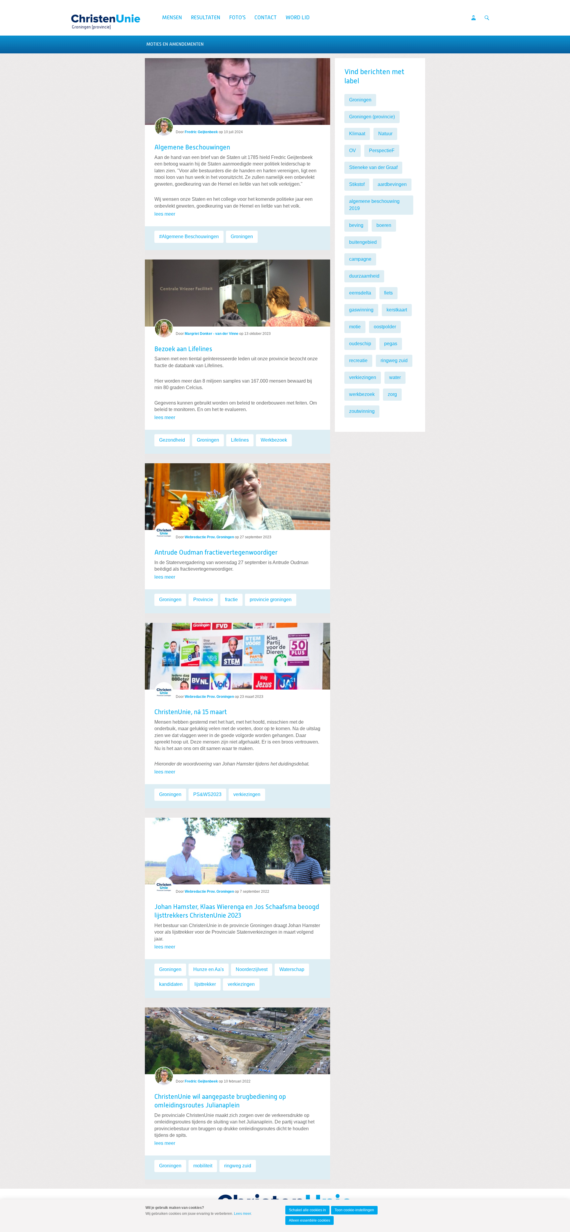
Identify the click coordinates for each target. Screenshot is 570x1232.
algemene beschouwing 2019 (374, 205)
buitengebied (363, 242)
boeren (383, 225)
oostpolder (385, 326)
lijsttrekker (205, 984)
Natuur (385, 133)
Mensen (172, 17)
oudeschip (360, 343)
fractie (231, 599)
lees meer (164, 214)
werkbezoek (362, 394)
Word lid (298, 17)
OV (352, 150)
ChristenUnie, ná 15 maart (190, 712)
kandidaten (171, 984)
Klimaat (357, 133)
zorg (392, 394)
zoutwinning (362, 411)
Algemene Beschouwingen (192, 147)
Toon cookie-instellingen (354, 1210)
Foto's (237, 17)
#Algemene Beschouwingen (189, 236)
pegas (390, 343)
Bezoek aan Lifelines (183, 349)
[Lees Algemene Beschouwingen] (237, 91)
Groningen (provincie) (372, 116)
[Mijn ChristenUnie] (473, 18)
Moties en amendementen (175, 44)
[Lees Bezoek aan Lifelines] (237, 290)
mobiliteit (202, 1165)
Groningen (242, 236)
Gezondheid (172, 439)
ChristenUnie (91, 16)
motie (355, 326)
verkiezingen (246, 794)
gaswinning (361, 309)
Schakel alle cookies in (307, 1210)
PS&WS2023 (207, 794)
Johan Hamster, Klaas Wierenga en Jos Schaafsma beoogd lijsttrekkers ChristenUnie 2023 (236, 911)
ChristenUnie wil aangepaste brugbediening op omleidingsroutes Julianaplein (220, 1101)
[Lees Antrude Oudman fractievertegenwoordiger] (237, 494)
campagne (360, 259)
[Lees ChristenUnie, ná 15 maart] (237, 654)
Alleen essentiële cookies (309, 1220)
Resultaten (205, 17)
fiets (388, 292)
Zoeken (487, 18)
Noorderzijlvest (251, 969)
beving (356, 225)
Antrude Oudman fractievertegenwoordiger (216, 553)
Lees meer (242, 1214)
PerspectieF (382, 150)
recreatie (358, 360)
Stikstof (357, 184)
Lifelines (240, 439)
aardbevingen (392, 184)
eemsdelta (360, 292)
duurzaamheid (364, 275)
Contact (265, 17)
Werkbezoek (274, 439)
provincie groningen (271, 599)
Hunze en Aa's (208, 969)
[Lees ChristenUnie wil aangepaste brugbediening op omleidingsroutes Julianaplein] (237, 1038)
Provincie (203, 599)
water (395, 377)
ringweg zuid (237, 1165)
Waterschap (291, 969)
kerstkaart (397, 309)
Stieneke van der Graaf (373, 167)
